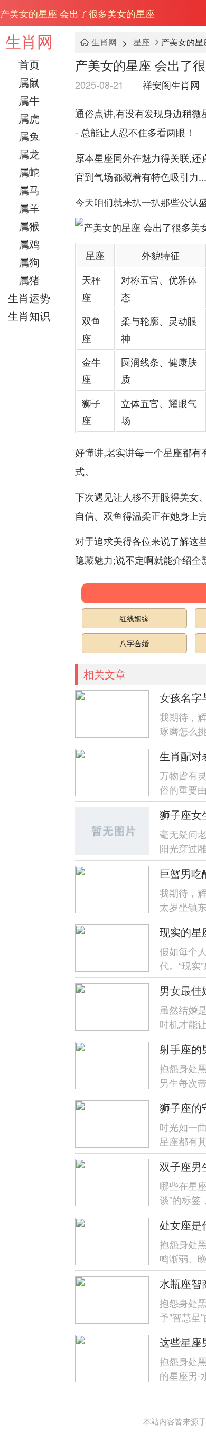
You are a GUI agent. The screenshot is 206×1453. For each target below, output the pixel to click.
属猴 (29, 225)
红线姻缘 (134, 618)
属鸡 (29, 243)
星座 (141, 42)
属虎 (29, 118)
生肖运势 (29, 297)
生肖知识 (29, 315)
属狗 (29, 261)
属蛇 (29, 172)
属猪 (29, 279)
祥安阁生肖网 (171, 84)
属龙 (29, 154)
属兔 (29, 136)
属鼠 (29, 82)
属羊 (29, 207)
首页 (29, 64)
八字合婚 (134, 643)
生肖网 (29, 41)
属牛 (29, 100)
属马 (29, 189)
